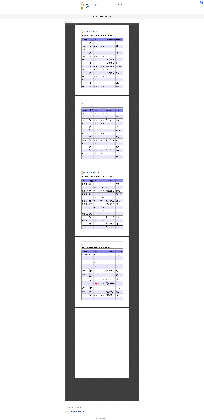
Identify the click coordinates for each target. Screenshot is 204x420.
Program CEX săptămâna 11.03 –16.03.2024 (79, 411)
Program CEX (78, 407)
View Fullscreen (68, 22)
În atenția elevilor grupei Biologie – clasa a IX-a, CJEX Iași (80, 412)
